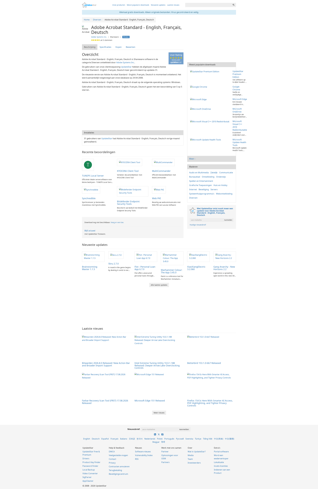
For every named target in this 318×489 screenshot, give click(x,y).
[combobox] (208, 5)
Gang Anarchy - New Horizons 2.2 (224, 268)
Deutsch (96, 438)
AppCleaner (87, 481)
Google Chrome (236, 88)
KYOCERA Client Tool (128, 170)
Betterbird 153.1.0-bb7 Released (204, 362)
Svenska (189, 438)
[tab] (90, 47)
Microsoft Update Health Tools (239, 142)
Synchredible (89, 198)
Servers (214, 189)
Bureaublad (194, 176)
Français (114, 438)
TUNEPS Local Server (93, 175)
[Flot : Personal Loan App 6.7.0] (146, 256)
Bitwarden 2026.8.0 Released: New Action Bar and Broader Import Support (106, 364)
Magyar (156, 442)
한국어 (140, 438)
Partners (165, 462)
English (86, 438)
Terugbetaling (115, 470)
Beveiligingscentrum (118, 474)
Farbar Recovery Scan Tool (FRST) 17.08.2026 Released (105, 402)
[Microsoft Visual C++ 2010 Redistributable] (210, 121)
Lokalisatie (219, 462)
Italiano (123, 438)
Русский (180, 438)
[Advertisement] (132, 110)
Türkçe (198, 438)
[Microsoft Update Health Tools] (206, 139)
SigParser (87, 477)
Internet (193, 189)
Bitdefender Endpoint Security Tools (128, 202)
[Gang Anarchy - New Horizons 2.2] (224, 256)
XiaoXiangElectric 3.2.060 (196, 268)
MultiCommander (161, 170)
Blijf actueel (89, 230)
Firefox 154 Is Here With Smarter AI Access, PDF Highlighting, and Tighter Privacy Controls (210, 403)
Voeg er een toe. (117, 222)
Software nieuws (143, 451)
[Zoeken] (233, 5)
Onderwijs (221, 176)
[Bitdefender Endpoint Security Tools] (132, 191)
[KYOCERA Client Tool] (129, 162)
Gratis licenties (221, 466)
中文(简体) (218, 438)
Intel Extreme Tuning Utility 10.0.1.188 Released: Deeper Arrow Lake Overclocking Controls (157, 365)
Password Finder (90, 466)
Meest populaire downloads (138, 5)
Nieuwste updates (158, 5)
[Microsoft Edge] (199, 99)
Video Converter (90, 473)
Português (169, 438)
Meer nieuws (159, 413)
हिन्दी (163, 442)
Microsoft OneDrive (237, 110)
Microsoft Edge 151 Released (150, 400)
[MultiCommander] (163, 162)
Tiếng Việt (207, 438)
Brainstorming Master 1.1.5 (89, 268)
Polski (160, 438)
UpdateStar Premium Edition (238, 74)
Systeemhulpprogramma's (201, 193)
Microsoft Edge (240, 99)
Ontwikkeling (208, 176)
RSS (137, 459)
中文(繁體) (229, 438)
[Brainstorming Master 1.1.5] (93, 256)
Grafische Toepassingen (200, 185)
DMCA (112, 451)
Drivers (85, 458)
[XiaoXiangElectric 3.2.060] (198, 256)
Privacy (112, 462)
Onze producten (118, 5)
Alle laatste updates (159, 285)
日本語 (132, 438)
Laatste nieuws (173, 5)
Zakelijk (214, 172)
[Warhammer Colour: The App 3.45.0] (172, 258)
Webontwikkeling (224, 193)
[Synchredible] (91, 189)
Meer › (192, 158)
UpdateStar (126, 66)
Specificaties (105, 47)
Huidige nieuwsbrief (198, 225)
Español (105, 438)
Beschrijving (89, 47)
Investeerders (194, 462)
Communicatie (226, 172)
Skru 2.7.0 (113, 263)
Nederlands (149, 438)
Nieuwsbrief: (133, 429)
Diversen (193, 197)
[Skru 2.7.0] (115, 255)
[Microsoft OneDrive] (201, 108)
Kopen (119, 47)
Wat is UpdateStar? (197, 451)
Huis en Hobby (220, 185)
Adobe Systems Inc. (99, 37)
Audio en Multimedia (199, 172)
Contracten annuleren (119, 466)
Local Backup (88, 469)
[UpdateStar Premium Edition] (205, 71)
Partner (165, 451)
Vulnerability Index (144, 455)
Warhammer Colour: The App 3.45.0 (171, 271)
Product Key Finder (91, 462)
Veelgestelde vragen (118, 455)
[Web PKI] (159, 189)
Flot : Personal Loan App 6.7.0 (145, 268)
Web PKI (156, 198)
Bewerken (130, 47)
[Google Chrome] (199, 86)
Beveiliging (204, 189)
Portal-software (221, 451)
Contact (112, 459)
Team (190, 459)
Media (191, 455)
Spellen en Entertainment (201, 181)
